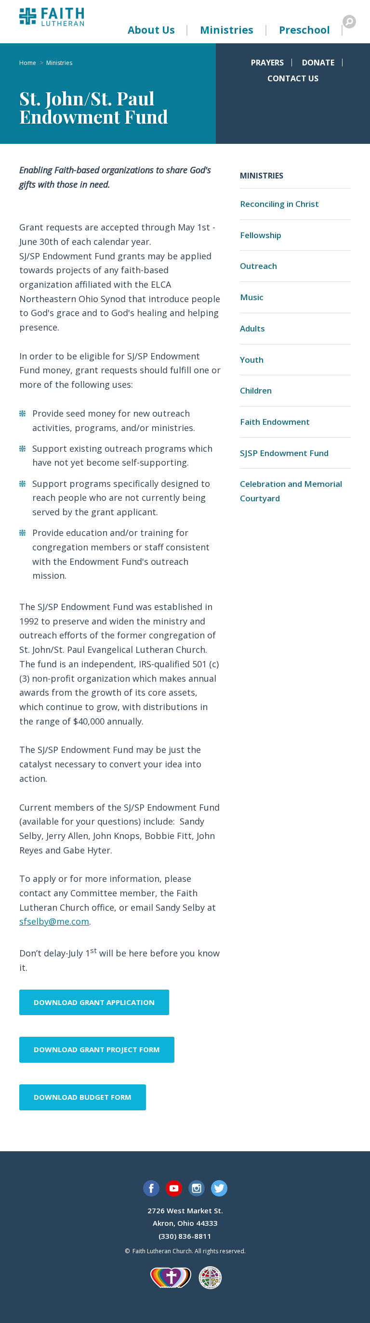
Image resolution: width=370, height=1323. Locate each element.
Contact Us (292, 78)
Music (252, 297)
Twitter (219, 1188)
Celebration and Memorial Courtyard (291, 491)
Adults (252, 328)
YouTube (174, 1188)
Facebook (151, 1188)
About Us (151, 30)
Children (256, 390)
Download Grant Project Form (97, 1049)
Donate (318, 62)
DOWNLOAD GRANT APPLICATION (94, 1002)
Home (27, 63)
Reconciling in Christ (279, 203)
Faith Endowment (275, 421)
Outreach (258, 265)
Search (349, 21)
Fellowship (260, 235)
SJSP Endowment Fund (284, 452)
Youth (252, 359)
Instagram (196, 1188)
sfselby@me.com (54, 921)
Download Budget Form (83, 1097)
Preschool (304, 30)
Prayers (267, 62)
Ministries (226, 30)
